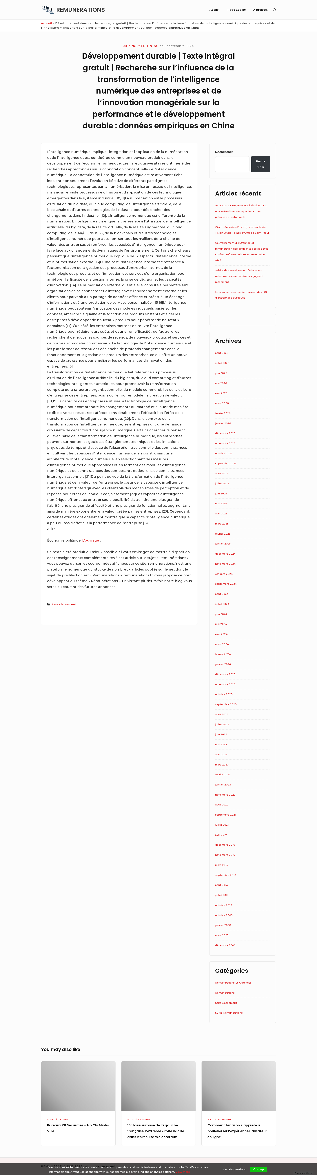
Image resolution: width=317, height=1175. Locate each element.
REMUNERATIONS (80, 9)
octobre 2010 (223, 905)
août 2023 (221, 714)
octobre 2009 (224, 915)
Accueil (214, 9)
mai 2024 (221, 623)
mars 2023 (222, 764)
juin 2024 (221, 614)
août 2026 (221, 352)
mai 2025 (221, 503)
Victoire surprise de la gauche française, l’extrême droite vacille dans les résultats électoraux (155, 1131)
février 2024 (223, 654)
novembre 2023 (225, 684)
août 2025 (221, 473)
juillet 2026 (222, 362)
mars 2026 (222, 403)
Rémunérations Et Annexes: (233, 982)
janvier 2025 (223, 543)
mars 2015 (221, 864)
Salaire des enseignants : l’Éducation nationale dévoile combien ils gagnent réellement (239, 276)
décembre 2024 (225, 553)
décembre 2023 (225, 674)
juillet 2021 (222, 824)
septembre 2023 (226, 704)
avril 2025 (221, 513)
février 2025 (222, 533)
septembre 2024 (226, 583)
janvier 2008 (223, 925)
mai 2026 (221, 383)
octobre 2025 (223, 453)
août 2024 (221, 593)
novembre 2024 (225, 563)
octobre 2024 (224, 573)
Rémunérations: (225, 992)
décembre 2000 (225, 945)
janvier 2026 (223, 423)
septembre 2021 (225, 814)
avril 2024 (221, 634)
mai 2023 (221, 744)
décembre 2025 (225, 433)
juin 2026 (221, 373)
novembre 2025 (225, 443)
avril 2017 (221, 834)
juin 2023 (221, 734)
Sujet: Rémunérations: (229, 1012)
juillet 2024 (222, 603)
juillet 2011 (221, 894)
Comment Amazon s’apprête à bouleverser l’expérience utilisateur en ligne (237, 1131)
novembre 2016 (225, 854)
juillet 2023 (222, 724)
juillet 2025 (222, 483)
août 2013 (221, 884)
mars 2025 (222, 523)
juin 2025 (221, 493)
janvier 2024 (223, 664)
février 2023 (223, 774)
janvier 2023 (223, 784)
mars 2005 (222, 935)
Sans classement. (64, 604)
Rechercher (224, 152)
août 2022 (221, 804)
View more (183, 1172)
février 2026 (223, 413)
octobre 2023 (224, 694)
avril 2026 (221, 393)
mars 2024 (222, 644)
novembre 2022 (225, 794)
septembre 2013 (225, 875)
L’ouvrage (91, 540)
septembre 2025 (225, 463)
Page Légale (236, 9)
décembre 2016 (225, 844)
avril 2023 (221, 754)
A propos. (260, 9)
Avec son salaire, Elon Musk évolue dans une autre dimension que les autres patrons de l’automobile (241, 211)
